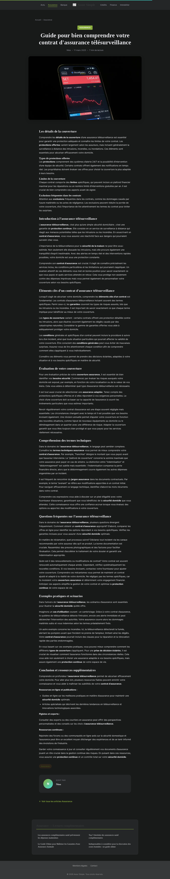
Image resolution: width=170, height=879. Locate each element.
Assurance (52, 5)
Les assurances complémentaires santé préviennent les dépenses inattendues (59, 836)
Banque (64, 5)
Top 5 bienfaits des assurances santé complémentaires (104, 836)
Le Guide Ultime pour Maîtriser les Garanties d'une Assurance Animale (59, 845)
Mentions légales (80, 866)
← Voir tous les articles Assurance (55, 801)
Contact (93, 866)
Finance (113, 5)
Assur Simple (84, 5)
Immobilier (124, 5)
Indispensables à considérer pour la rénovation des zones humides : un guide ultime (110, 845)
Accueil (38, 20)
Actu (43, 5)
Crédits (103, 5)
